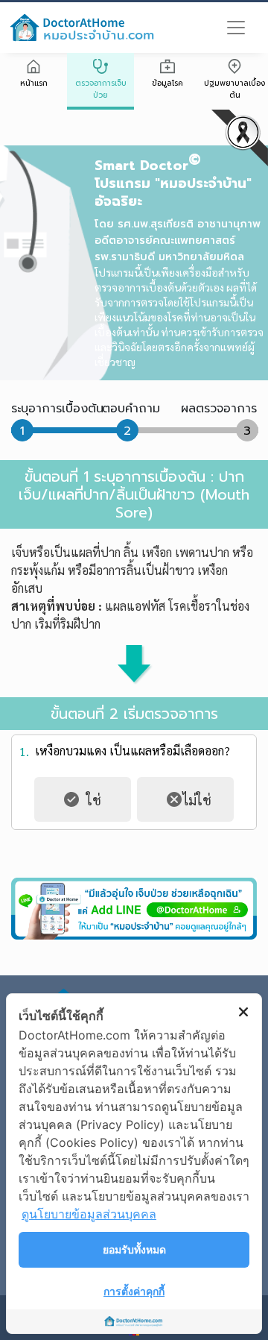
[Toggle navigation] (236, 27)
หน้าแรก (34, 83)
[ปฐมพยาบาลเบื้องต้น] (234, 68)
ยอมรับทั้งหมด (134, 1249)
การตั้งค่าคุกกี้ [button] (134, 1291)
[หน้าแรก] (33, 68)
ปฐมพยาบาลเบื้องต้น (234, 89)
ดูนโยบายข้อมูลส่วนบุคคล (89, 1214)
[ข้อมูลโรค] (167, 68)
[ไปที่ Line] (134, 908)
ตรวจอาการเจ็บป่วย (101, 89)
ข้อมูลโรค (167, 83)
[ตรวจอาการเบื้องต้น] (100, 68)
